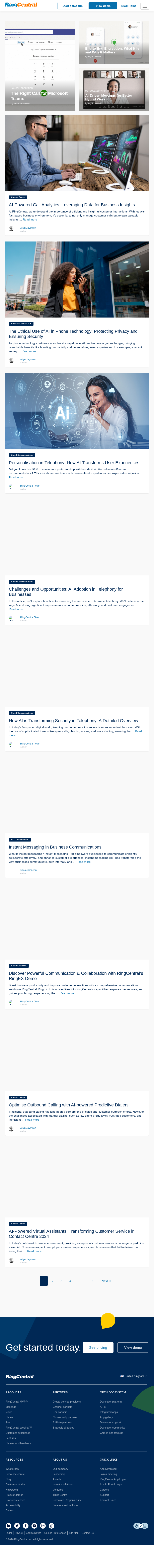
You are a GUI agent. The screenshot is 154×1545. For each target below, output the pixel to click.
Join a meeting (108, 1474)
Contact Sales (108, 1500)
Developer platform (111, 1401)
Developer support (110, 1422)
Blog (8, 1479)
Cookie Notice (33, 1533)
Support (104, 1494)
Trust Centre (60, 1494)
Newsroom (12, 1489)
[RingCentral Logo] (20, 1377)
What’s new (12, 1468)
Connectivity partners (65, 1417)
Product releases (15, 1500)
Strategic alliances (63, 1427)
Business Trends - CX (21, 324)
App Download (108, 1468)
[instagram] (43, 1526)
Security (90, 44)
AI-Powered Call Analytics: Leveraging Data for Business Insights (72, 204)
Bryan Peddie (94, 56)
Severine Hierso (21, 103)
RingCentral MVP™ (17, 1401)
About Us (60, 1459)
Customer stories (15, 1484)
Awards (57, 1479)
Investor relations (63, 1484)
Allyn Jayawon (28, 227)
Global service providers (67, 1401)
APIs (103, 1406)
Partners (60, 1392)
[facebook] (25, 1526)
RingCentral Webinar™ (19, 1427)
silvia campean (28, 870)
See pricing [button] (98, 1348)
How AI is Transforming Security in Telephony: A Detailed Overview (73, 720)
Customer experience (18, 1432)
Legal (9, 1533)
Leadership (59, 1474)
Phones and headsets (18, 1443)
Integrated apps (109, 1412)
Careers (104, 1489)
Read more (30, 219)
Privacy (19, 1533)
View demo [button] (133, 1348)
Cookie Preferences (55, 1533)
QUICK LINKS (109, 1459)
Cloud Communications (22, 455)
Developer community (112, 1427)
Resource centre (15, 1474)
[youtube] (34, 1526)
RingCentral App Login (113, 1479)
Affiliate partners (62, 1422)
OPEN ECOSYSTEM (113, 1392)
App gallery (106, 1417)
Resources (14, 1459)
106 (91, 1281)
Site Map (74, 1533)
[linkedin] (8, 1526)
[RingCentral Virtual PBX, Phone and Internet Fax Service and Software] (21, 5)
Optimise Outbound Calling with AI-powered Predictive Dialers (69, 1104)
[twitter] (17, 1526)
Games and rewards (111, 1432)
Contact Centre (18, 197)
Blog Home (128, 5)
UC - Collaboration (22, 88)
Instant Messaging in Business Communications (55, 847)
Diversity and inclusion (66, 1505)
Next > (106, 1281)
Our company (60, 1468)
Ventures (58, 1489)
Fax (8, 1422)
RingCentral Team (30, 485)
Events (10, 1510)
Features (11, 1438)
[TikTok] (51, 1526)
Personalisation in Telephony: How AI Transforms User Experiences (74, 462)
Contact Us (88, 1533)
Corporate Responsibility (67, 1500)
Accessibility (13, 1505)
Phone (9, 1417)
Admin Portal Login (111, 1484)
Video (9, 1412)
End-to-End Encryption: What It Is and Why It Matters (112, 50)
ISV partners (60, 1412)
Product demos (14, 1494)
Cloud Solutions (18, 966)
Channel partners (62, 1406)
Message (11, 1406)
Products (13, 1392)
